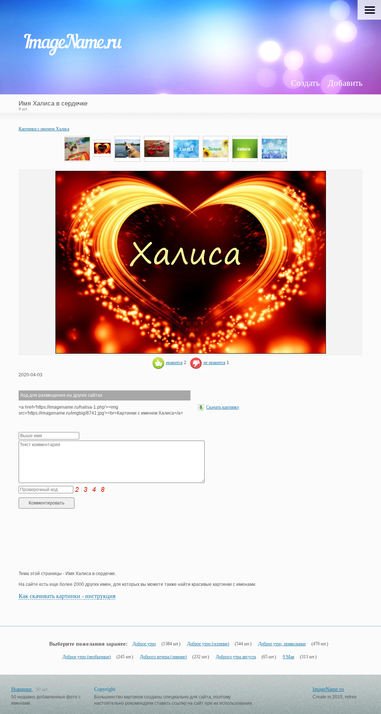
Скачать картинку (222, 407)
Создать (305, 83)
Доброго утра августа (236, 656)
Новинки (22, 689)
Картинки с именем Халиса (44, 129)
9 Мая (288, 656)
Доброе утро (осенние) (208, 643)
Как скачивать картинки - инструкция (67, 596)
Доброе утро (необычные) (87, 656)
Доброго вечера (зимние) (163, 656)
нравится (174, 362)
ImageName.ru (328, 689)
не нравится (214, 362)
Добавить (345, 83)
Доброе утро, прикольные (282, 643)
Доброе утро (144, 643)
